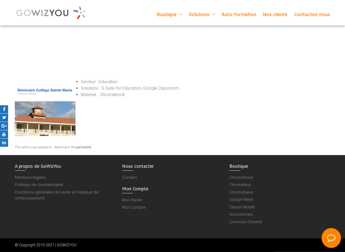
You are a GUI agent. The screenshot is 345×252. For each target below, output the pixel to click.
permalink (83, 147)
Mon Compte (134, 207)
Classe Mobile (242, 207)
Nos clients (275, 14)
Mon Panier (132, 200)
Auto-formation (239, 14)
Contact (129, 177)
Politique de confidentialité (39, 184)
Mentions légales (30, 177)
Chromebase (241, 192)
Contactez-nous (312, 14)
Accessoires (241, 214)
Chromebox (240, 184)
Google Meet (241, 199)
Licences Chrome (245, 221)
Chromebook (241, 177)
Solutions (199, 14)
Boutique (167, 14)
